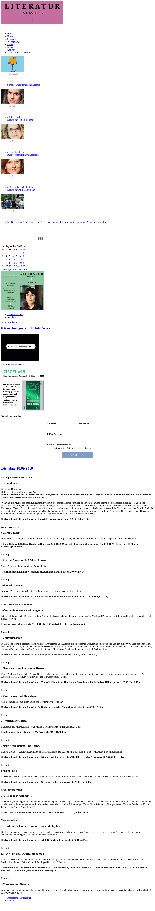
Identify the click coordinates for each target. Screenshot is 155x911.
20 (13, 263)
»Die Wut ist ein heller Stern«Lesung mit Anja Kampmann (22, 188)
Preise (10, 44)
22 (21, 263)
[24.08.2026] (12, 79)
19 (10, 263)
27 (13, 266)
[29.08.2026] (12, 217)
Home (10, 33)
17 (3, 263)
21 (17, 263)
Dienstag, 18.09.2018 (17, 468)
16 (24, 259)
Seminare (11, 39)
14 (17, 259)
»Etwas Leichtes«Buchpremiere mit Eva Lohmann (23, 153)
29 (21, 266)
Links (10, 47)
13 (13, 259)
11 (7, 259)
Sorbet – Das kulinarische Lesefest (24, 85)
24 (3, 266)
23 (24, 263)
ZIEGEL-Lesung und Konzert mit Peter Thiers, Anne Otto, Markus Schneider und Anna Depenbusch (56, 222)
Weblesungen (13, 41)
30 (24, 266)
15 (21, 259)
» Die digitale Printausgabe (14, 269)
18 (7, 263)
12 (10, 259)
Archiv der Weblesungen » (12, 364)
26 (10, 266)
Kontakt (11, 50)
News (10, 36)
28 (17, 266)
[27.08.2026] (12, 147)
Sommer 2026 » (15, 314)
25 (7, 266)
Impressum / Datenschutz (19, 52)
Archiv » (11, 317)
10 (3, 259)
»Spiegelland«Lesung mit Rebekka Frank (21, 118)
